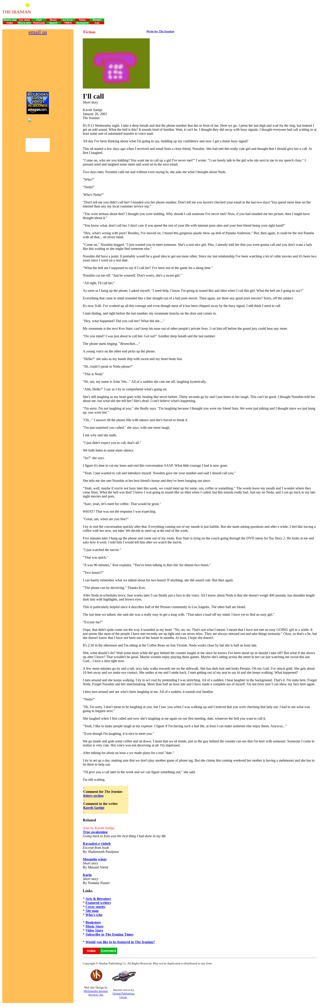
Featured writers (98, 903)
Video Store (94, 930)
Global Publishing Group (123, 995)
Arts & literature (98, 899)
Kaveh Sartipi (93, 808)
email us (38, 32)
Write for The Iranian (160, 31)
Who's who (93, 915)
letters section (93, 796)
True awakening (95, 832)
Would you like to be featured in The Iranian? (120, 942)
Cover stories (95, 907)
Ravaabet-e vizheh (97, 843)
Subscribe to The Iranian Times (109, 934)
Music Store (94, 926)
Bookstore (93, 922)
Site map (92, 911)
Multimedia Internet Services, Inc (96, 992)
